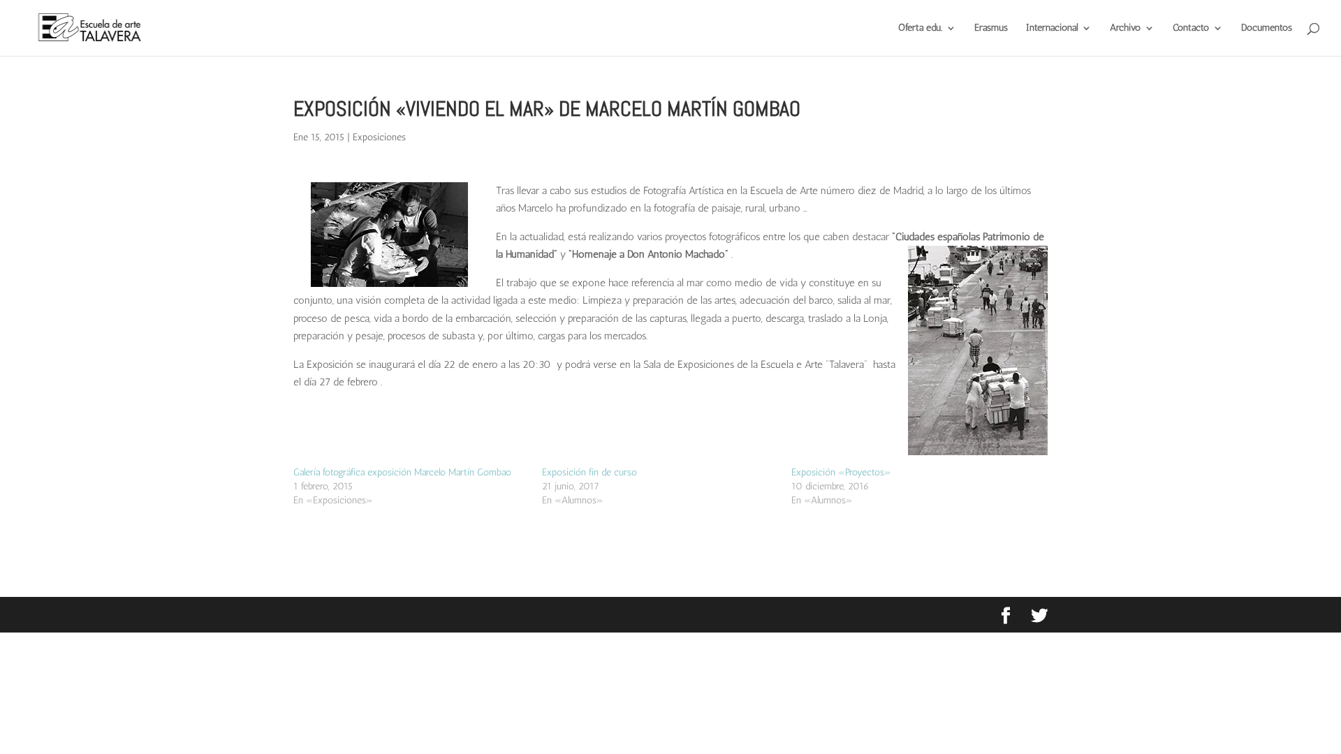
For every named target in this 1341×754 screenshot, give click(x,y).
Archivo (1125, 28)
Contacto (1191, 28)
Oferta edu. (920, 28)
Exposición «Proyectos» (841, 472)
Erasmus (991, 28)
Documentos (1266, 28)
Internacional (1052, 28)
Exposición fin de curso (589, 472)
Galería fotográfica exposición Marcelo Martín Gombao (402, 472)
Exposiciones (379, 137)
